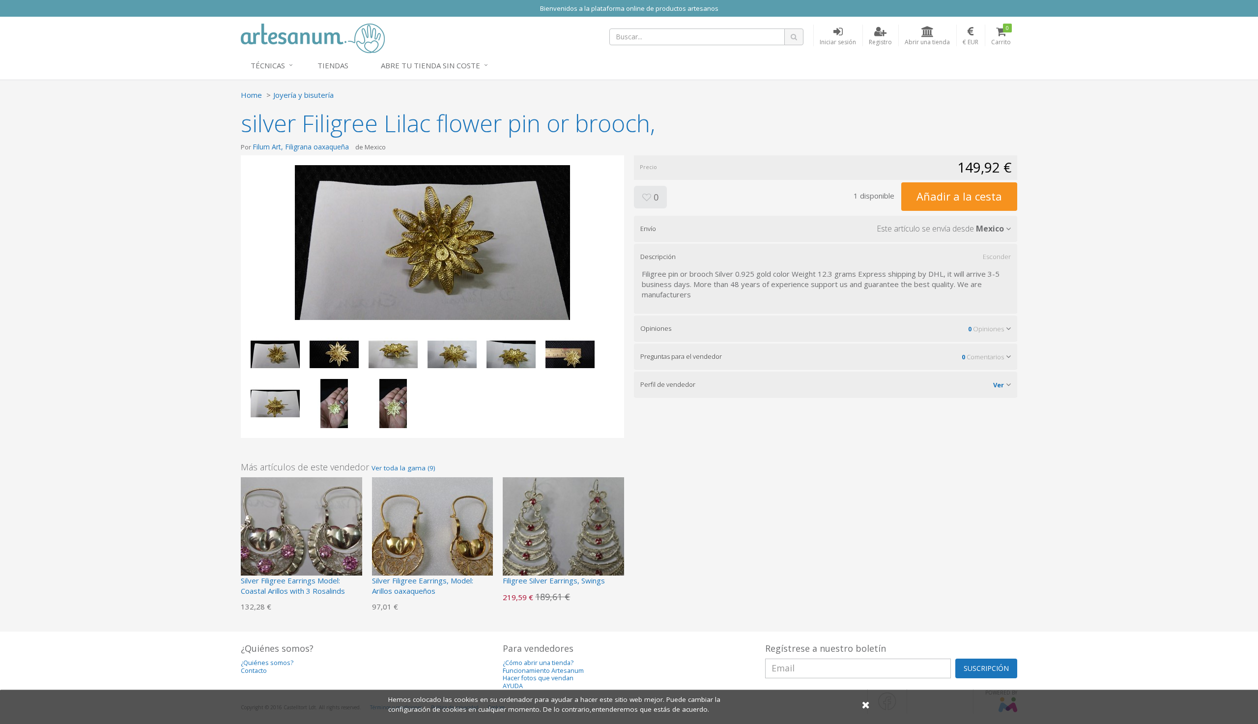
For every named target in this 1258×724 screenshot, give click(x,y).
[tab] (825, 228)
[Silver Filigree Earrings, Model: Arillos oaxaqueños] (432, 537)
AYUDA (513, 686)
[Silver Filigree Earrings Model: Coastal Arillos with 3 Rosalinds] (301, 537)
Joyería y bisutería (303, 95)
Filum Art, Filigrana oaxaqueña (301, 146)
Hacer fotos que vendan (538, 678)
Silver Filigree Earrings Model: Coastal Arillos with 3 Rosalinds (293, 586)
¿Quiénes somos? (267, 663)
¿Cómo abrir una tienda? (538, 663)
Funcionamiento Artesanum (543, 670)
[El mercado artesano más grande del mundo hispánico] (313, 37)
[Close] (866, 704)
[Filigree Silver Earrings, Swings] (563, 537)
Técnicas (268, 65)
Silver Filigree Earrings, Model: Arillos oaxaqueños (422, 586)
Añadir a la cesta (959, 196)
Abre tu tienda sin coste (430, 65)
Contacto (254, 670)
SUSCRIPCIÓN (986, 668)
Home (251, 95)
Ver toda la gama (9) (403, 467)
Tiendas (332, 65)
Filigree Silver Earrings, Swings (554, 580)
